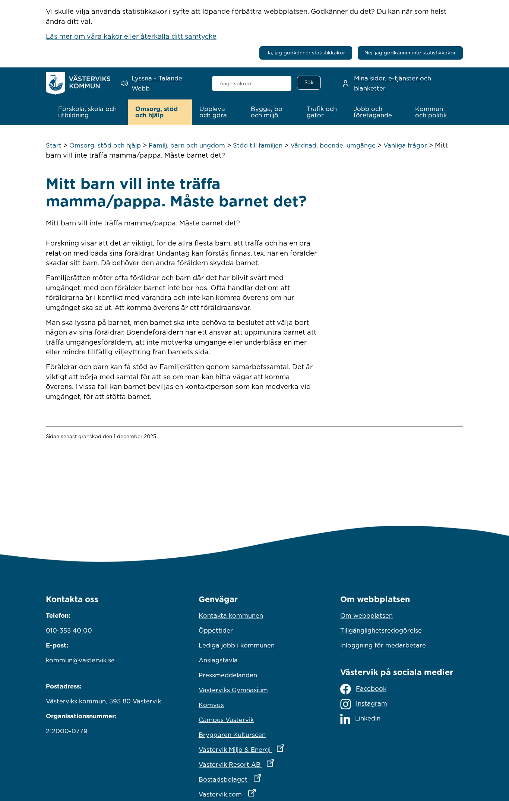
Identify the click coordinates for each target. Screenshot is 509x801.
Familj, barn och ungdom (187, 145)
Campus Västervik (226, 720)
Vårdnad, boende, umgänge (333, 145)
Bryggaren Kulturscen (232, 734)
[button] (89, 112)
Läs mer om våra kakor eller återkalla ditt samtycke (131, 36)
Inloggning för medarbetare (383, 645)
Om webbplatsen (366, 615)
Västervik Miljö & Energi (254, 749)
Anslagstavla (218, 660)
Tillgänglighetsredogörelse (381, 630)
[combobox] (252, 83)
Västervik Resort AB (254, 764)
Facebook (371, 688)
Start (53, 145)
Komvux (211, 705)
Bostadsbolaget (254, 779)
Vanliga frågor (405, 145)
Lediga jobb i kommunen (237, 645)
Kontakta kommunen (231, 615)
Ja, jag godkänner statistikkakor (305, 53)
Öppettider (216, 630)
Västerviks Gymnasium (233, 690)
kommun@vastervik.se (80, 660)
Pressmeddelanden (228, 675)
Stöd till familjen (257, 145)
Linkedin (367, 718)
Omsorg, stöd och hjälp (105, 145)
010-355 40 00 (69, 630)
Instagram (371, 703)
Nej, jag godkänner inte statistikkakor (410, 53)
